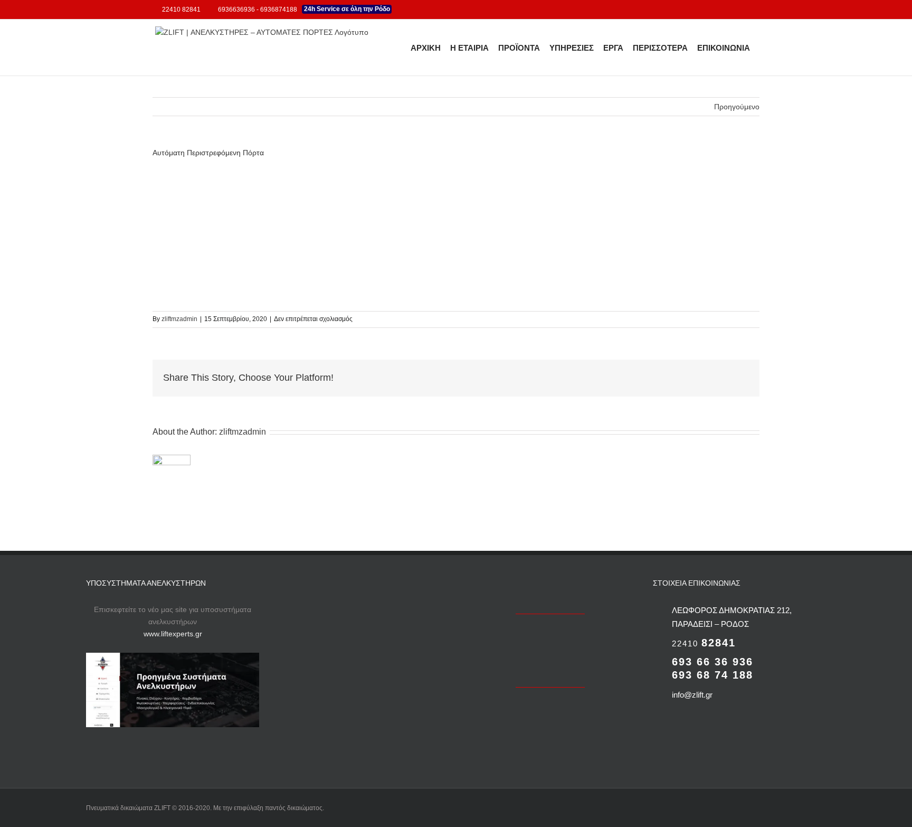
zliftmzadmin (179, 319)
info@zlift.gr (692, 694)
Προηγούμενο (736, 106)
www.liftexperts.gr (173, 633)
